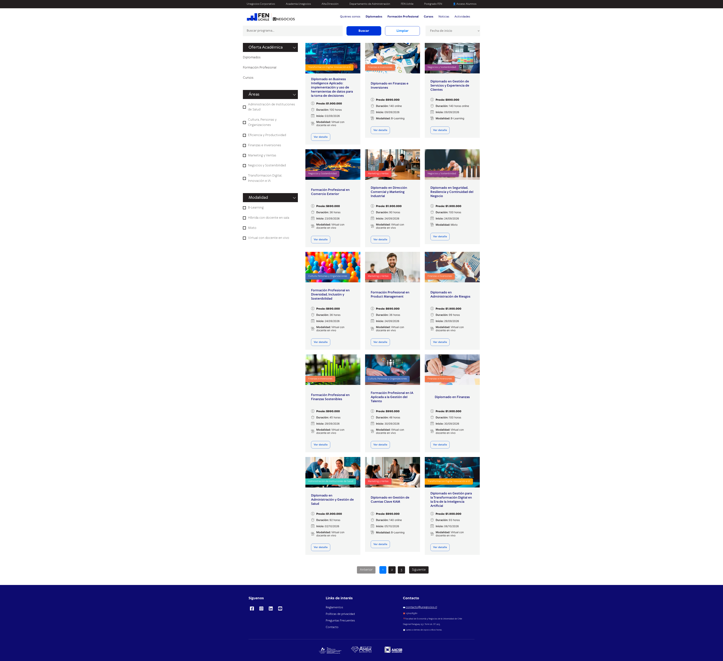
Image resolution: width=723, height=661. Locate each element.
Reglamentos (334, 607)
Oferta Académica (266, 47)
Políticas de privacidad (340, 614)
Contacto (332, 627)
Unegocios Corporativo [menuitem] (261, 4)
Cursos (248, 78)
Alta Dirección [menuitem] (330, 4)
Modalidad (258, 197)
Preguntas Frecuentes (340, 621)
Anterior (366, 570)
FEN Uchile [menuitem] (407, 4)
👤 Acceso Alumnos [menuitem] (464, 4)
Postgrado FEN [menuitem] (433, 4)
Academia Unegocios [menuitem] (298, 4)
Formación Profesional (259, 67)
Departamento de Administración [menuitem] (369, 4)
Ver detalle (321, 137)
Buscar (363, 31)
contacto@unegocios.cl (421, 607)
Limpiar (403, 31)
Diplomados (252, 57)
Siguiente (419, 570)
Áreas (254, 94)
